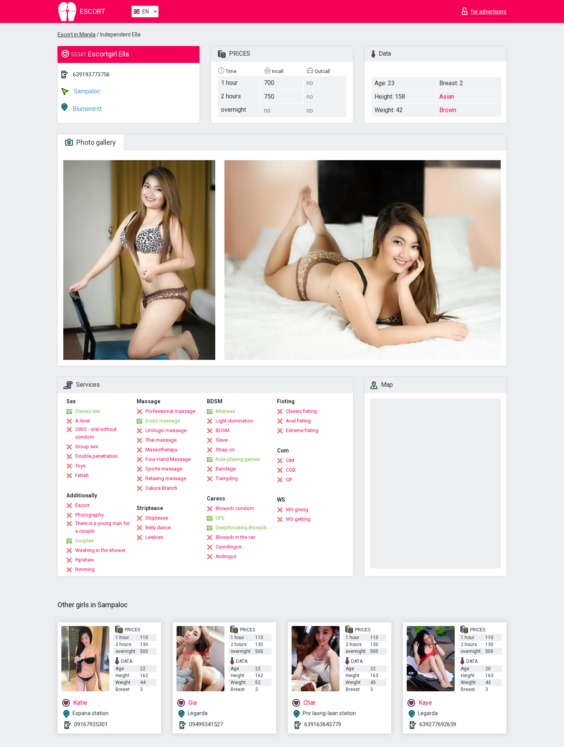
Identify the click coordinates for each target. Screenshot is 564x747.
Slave (222, 440)
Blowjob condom (235, 508)
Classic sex (87, 411)
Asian (446, 96)
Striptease (156, 518)
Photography (89, 515)
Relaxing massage (165, 478)
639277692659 (437, 724)
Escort (82, 505)
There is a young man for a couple (102, 527)
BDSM (222, 430)
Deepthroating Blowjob (241, 527)
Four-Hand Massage (168, 459)
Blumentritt (86, 109)
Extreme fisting (302, 430)
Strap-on (225, 449)
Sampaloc (86, 91)
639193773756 (91, 74)
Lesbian (154, 537)
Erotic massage (162, 421)
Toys (80, 466)
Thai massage (160, 440)
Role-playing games (238, 459)
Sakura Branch (161, 488)
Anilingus (226, 556)
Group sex (86, 446)
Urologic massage (165, 430)
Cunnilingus (228, 547)
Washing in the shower (100, 550)
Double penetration (96, 456)
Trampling (227, 478)
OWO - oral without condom (96, 433)
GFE (220, 518)
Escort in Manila (77, 34)
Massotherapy (161, 449)
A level (82, 421)
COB (290, 470)
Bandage (226, 469)
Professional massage (170, 411)
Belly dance (158, 527)
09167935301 (91, 724)
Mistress (225, 411)
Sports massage (163, 469)
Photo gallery (95, 142)
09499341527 (206, 724)
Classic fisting (301, 411)
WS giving (297, 509)
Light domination (234, 421)
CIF (289, 479)
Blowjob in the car (235, 537)
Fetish (82, 475)
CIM (290, 460)
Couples (84, 540)
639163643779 (322, 724)
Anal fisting (298, 421)
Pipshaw (84, 560)
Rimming (85, 569)
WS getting (298, 519)
